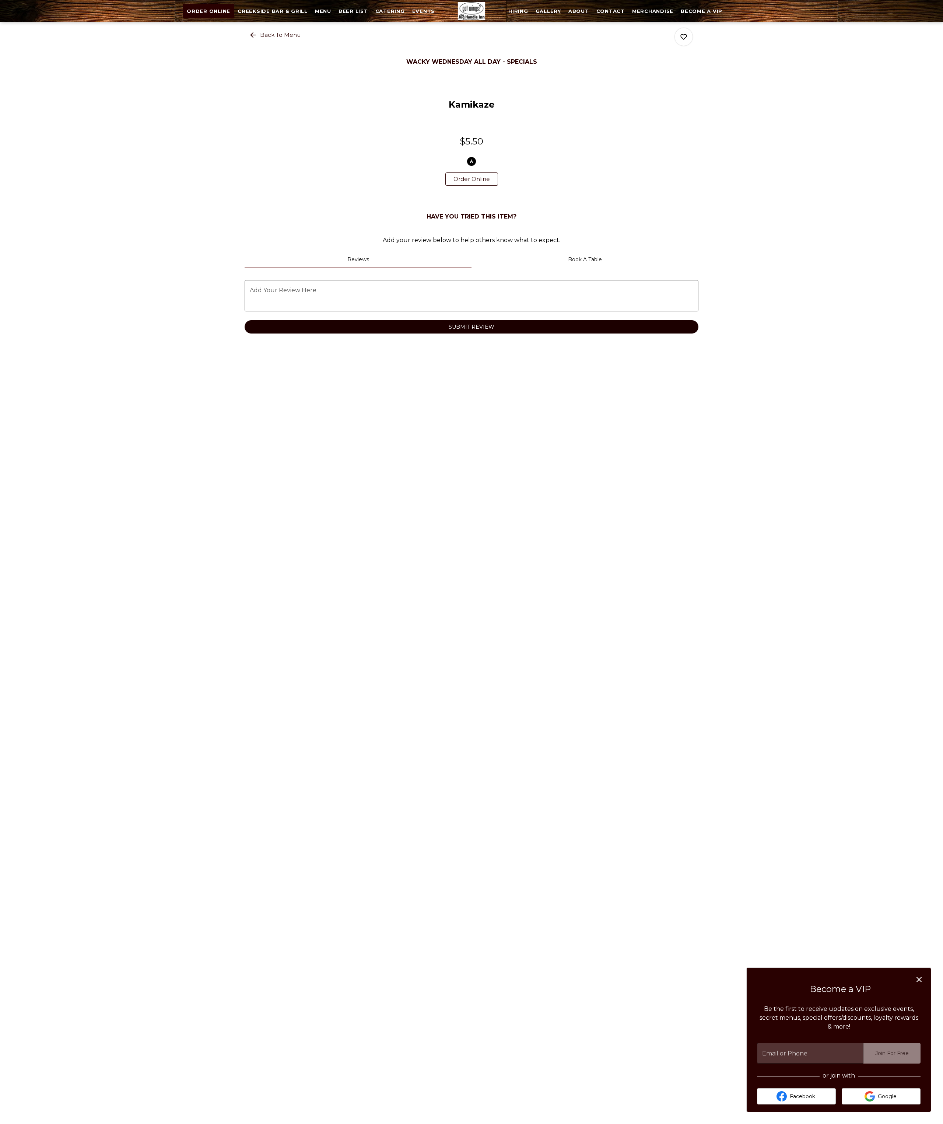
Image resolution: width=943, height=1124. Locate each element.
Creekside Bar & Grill (273, 11)
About (578, 11)
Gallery (548, 11)
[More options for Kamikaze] (684, 37)
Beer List (353, 11)
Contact (610, 11)
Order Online (208, 11)
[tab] (358, 259)
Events (423, 11)
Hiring (518, 11)
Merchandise (652, 11)
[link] (471, 179)
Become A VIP (701, 11)
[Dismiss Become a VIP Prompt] (919, 979)
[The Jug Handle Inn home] (471, 11)
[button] (276, 35)
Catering (390, 11)
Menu (323, 11)
